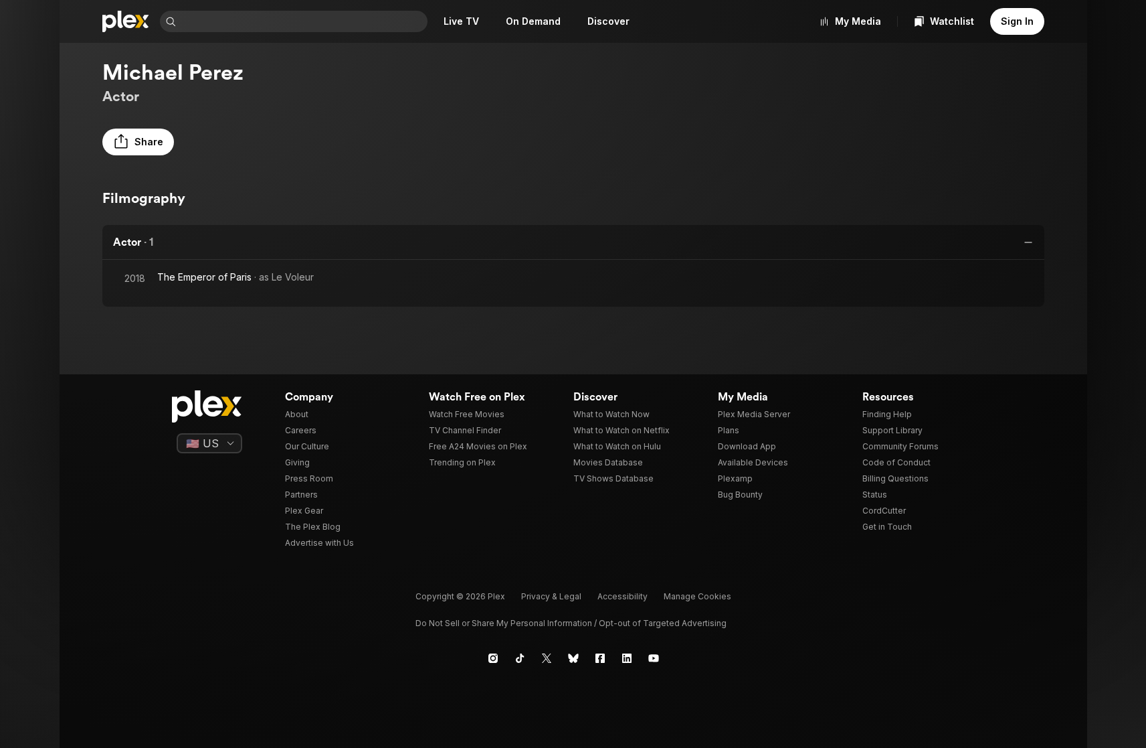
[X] (546, 658)
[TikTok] (519, 658)
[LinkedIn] (626, 658)
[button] (138, 142)
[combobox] (303, 21)
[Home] (125, 21)
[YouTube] (653, 658)
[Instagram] (493, 658)
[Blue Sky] (573, 658)
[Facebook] (600, 658)
